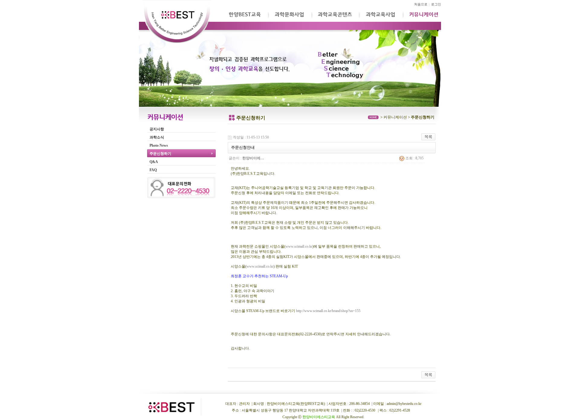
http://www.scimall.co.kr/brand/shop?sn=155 (328, 311)
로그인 (436, 4)
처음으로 (420, 4)
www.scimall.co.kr (298, 246)
